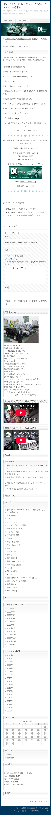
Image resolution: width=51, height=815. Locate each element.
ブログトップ (8, 21)
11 (19, 733)
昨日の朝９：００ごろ (27, 209)
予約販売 (10, 538)
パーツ (10, 506)
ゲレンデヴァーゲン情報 (16, 525)
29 (45, 740)
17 (13, 737)
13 (32, 733)
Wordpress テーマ (34, 808)
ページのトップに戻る (38, 801)
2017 (9, 685)
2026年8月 (11, 609)
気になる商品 (12, 571)
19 (26, 737)
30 (7, 743)
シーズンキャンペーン (15, 529)
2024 (9, 662)
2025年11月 (11, 638)
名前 (6, 237)
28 (38, 740)
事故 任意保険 (13, 542)
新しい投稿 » (10, 46)
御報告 (34, 39)
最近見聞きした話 (14, 565)
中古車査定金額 (13, 535)
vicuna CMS (21, 808)
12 (26, 733)
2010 (9, 708)
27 (32, 740)
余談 (19, 39)
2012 (9, 701)
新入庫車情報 (12, 558)
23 (7, 740)
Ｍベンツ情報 (12, 591)
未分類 (9, 568)
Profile (9, 755)
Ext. (43, 808)
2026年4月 (11, 622)
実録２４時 (26, 39)
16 (7, 737)
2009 (9, 711)
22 (45, 737)
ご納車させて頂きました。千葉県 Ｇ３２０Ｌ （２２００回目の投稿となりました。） (25, 215)
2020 (9, 675)
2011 (9, 704)
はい (8, 259)
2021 (9, 672)
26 (26, 740)
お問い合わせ (14, 779)
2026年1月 (11, 631)
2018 (9, 681)
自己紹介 (22, 21)
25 (19, 740)
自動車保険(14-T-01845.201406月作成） (22, 578)
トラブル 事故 (13, 532)
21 (38, 737)
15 (45, 733)
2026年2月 (11, 628)
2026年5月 (11, 618)
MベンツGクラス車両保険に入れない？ (22, 489)
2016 (9, 688)
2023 (9, 665)
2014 (9, 695)
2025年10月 (11, 641)
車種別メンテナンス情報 (16, 581)
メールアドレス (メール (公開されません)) (21, 243)
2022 (9, 668)
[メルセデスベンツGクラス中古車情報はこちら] (25, 177)
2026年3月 (11, 625)
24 (13, 740)
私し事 (9, 574)
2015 (9, 691)
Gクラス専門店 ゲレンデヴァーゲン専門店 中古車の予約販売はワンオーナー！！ (25, 60)
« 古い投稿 (21, 46)
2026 (9, 655)
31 (13, 743)
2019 (9, 678)
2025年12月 (11, 635)
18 (19, 737)
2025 (9, 658)
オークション (12, 522)
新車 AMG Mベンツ (16, 561)
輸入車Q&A (11, 584)
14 (38, 733)
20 (32, 737)
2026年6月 (11, 615)
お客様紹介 (11, 516)
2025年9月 (11, 645)
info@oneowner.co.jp (28, 182)
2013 (9, 698)
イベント (10, 519)
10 (13, 733)
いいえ (15, 259)
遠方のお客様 (12, 588)
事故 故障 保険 (14, 545)
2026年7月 (11, 612)
